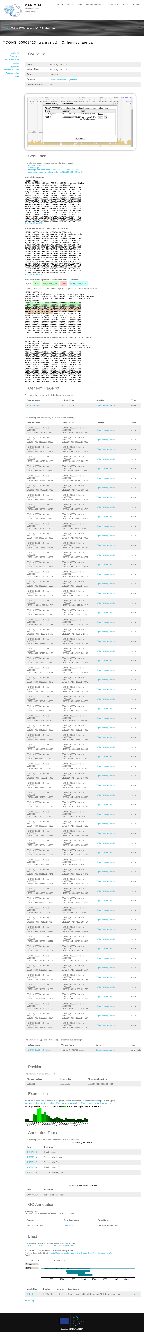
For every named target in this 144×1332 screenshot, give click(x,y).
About (125, 4)
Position (15, 63)
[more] (137, 1294)
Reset (90, 1103)
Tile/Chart (81, 1103)
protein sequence (35, 167)
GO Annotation (12, 73)
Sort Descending (32, 1103)
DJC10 (30, 1294)
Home (60, 4)
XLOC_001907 (33, 405)
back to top (29, 1300)
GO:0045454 (69, 1225)
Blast (16, 76)
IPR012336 (32, 1172)
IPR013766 (32, 1157)
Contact (135, 4)
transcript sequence (36, 165)
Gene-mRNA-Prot (11, 59)
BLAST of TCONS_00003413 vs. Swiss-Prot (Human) (51, 1245)
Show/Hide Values (103, 1103)
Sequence (14, 56)
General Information (95, 4)
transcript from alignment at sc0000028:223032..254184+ (53, 170)
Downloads (113, 4)
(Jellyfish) (63, 79)
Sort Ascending (47, 1103)
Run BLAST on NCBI (34, 223)
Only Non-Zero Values (66, 1103)
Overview (15, 53)
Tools (79, 4)
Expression (14, 66)
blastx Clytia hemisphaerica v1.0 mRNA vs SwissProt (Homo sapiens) (80, 1253)
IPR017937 (32, 1162)
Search (70, 4)
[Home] (12, 17)
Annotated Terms (11, 70)
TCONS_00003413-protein (39, 1050)
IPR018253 (32, 1167)
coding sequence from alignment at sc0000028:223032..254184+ (57, 172)
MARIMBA (33, 5)
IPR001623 (32, 1152)
